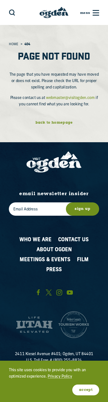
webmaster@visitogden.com (70, 98)
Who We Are (35, 240)
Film (83, 260)
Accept (85, 390)
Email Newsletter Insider (54, 194)
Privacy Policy (60, 377)
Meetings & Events (45, 260)
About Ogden (54, 250)
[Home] (54, 12)
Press (54, 270)
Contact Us (73, 240)
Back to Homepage (54, 122)
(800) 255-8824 (67, 360)
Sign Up (82, 209)
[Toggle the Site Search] (12, 12)
